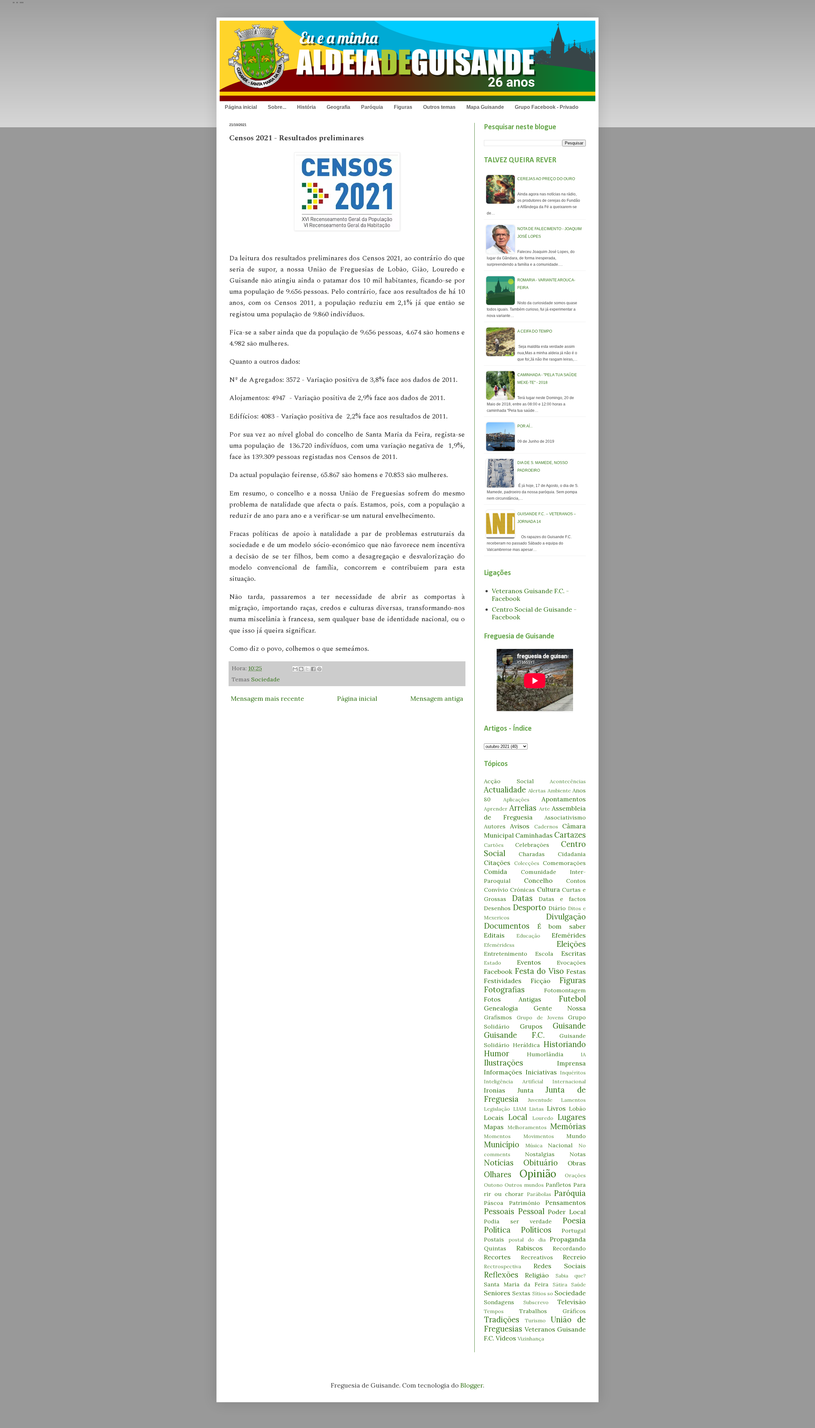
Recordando (569, 1248)
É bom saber (561, 926)
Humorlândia (545, 1054)
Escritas (573, 953)
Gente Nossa (560, 1008)
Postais (494, 1239)
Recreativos (537, 1257)
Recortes (497, 1257)
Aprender (495, 808)
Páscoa (493, 1202)
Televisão (571, 1302)
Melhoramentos (527, 1127)
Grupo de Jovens (540, 1017)
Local (517, 1117)
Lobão (577, 1108)
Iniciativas (541, 1072)
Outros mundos (524, 1185)
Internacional (569, 1081)
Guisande (569, 1026)
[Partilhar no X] (307, 669)
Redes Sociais (560, 1266)
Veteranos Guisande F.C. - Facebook (530, 594)
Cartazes (570, 835)
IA (583, 1054)
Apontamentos (564, 799)
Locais (494, 1118)
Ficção (540, 981)
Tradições (501, 1320)
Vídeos (506, 1338)
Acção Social (509, 781)
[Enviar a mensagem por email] (295, 669)
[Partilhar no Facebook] (313, 669)
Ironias (494, 1090)
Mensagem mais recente (267, 698)
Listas (536, 1109)
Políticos (536, 1230)
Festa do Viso (539, 971)
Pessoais (499, 1211)
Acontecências (568, 781)
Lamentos (573, 1100)
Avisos (519, 826)
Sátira (560, 1284)
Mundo (576, 1136)
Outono (493, 1185)
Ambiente (559, 790)
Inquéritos (573, 1072)
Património (524, 1202)
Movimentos (538, 1136)
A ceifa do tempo (534, 331)
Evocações (571, 962)
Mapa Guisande (485, 107)
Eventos (529, 962)
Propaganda (568, 1239)
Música (533, 1145)
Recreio (574, 1257)
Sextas (521, 1293)
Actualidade (505, 790)
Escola (544, 953)
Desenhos (497, 908)
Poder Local (567, 1212)
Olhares (497, 1174)
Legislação (497, 1109)
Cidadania (572, 854)
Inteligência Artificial (513, 1081)
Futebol (572, 999)
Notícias (499, 1163)
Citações (497, 863)
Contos (576, 880)
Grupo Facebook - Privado (546, 107)
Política (497, 1230)
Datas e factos (562, 899)
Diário (557, 908)
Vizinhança (531, 1338)
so (550, 1293)
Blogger (471, 1385)
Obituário (540, 1163)
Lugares (571, 1117)
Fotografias (504, 990)
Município (501, 1145)
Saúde (578, 1284)
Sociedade (265, 679)
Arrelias (522, 808)
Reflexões (501, 1275)
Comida (495, 872)
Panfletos (558, 1184)
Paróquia (372, 107)
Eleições (571, 944)
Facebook (498, 971)
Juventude (540, 1100)
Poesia (574, 1221)
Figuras (403, 107)
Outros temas (439, 107)
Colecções (526, 863)
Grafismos (498, 1017)
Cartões (494, 845)
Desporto (529, 907)
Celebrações (532, 844)
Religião (537, 1275)
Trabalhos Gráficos (552, 1311)
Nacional (560, 1145)
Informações (503, 1072)
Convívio (496, 889)
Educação (528, 935)
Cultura (548, 889)
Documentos (506, 926)
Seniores (497, 1293)
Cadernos (546, 826)
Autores (495, 826)
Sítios (539, 1293)
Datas (522, 898)
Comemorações (564, 863)
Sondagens (499, 1302)
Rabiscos (529, 1248)
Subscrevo (536, 1302)
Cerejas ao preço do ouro (546, 179)
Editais (494, 935)
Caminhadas (534, 835)
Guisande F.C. (514, 1035)
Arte (544, 808)
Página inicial (241, 107)
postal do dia (527, 1239)
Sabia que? (571, 1275)
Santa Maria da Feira (516, 1284)
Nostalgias (540, 1154)
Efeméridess (499, 945)
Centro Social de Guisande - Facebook (534, 613)
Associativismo (565, 817)
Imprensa (571, 1063)
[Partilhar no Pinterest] (319, 669)
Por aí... (525, 426)
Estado (492, 963)
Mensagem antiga (436, 698)
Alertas (537, 790)
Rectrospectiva (502, 1266)
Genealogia (501, 1008)
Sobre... (277, 107)
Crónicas (522, 889)
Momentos (497, 1136)
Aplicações (516, 799)
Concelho (538, 880)
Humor (496, 1054)
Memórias (568, 1126)
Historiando (564, 1044)
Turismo (535, 1320)
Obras (577, 1163)
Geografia (338, 107)
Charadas (532, 854)
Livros (556, 1108)
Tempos (494, 1311)
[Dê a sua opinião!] (301, 669)
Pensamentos (565, 1202)
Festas (576, 971)
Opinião (538, 1173)
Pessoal (531, 1211)
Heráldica (526, 1045)
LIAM (519, 1109)
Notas (578, 1154)
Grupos (531, 1026)
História (306, 107)
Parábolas (539, 1194)
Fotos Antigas (512, 999)
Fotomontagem (565, 990)
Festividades (502, 981)
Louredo (542, 1118)
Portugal (574, 1230)
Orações (575, 1175)
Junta (525, 1090)
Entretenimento (505, 953)
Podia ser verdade (518, 1221)
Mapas (494, 1127)
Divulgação (566, 917)
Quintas (495, 1248)
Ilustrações (503, 1063)
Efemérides (569, 935)
